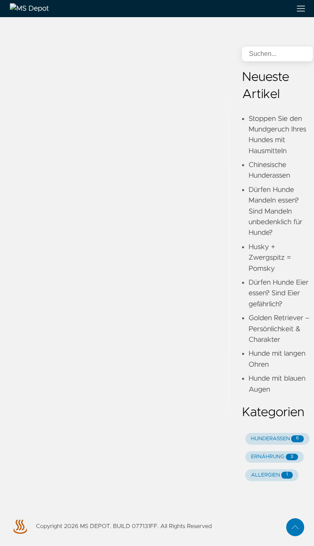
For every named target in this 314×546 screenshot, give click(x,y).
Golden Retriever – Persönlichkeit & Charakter (279, 328)
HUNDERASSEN (275, 438)
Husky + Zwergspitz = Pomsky (270, 257)
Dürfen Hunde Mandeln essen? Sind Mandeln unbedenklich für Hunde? (276, 211)
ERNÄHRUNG (272, 456)
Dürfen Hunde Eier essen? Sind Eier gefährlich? (279, 293)
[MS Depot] (147, 8)
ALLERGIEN (269, 475)
